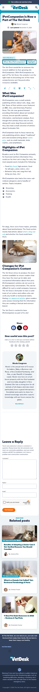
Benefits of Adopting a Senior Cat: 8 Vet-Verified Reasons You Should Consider (19, 547)
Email (4, 491)
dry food (13, 166)
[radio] (12, 346)
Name (4, 482)
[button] (13, 327)
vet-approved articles (17, 298)
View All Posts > (19, 403)
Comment (5, 458)
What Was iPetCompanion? (14, 62)
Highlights (32, 62)
